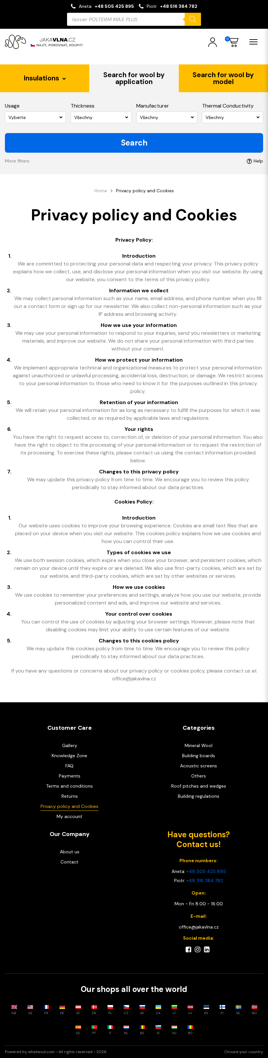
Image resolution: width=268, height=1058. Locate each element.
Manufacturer (152, 105)
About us (69, 852)
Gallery (69, 745)
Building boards (198, 756)
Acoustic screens (198, 766)
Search (134, 143)
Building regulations (198, 796)
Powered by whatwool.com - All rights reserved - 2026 (56, 1051)
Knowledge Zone (69, 756)
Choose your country (243, 1051)
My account (69, 816)
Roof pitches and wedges (198, 786)
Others (198, 776)
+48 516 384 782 (178, 6)
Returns (69, 796)
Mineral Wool (198, 745)
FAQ (69, 766)
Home (100, 191)
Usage (12, 105)
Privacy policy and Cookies (69, 806)
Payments (69, 776)
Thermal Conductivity (228, 105)
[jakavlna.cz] (46, 42)
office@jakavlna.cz (199, 927)
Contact (69, 862)
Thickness (82, 105)
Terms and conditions (69, 786)
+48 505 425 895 (114, 6)
